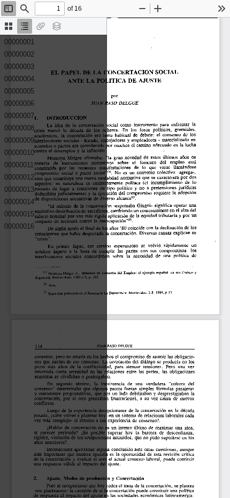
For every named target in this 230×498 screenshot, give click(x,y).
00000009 (19, 140)
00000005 (19, 91)
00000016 (19, 226)
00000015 (19, 214)
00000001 (19, 42)
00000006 (19, 103)
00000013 (19, 189)
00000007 (19, 116)
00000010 (19, 153)
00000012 (19, 177)
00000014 (19, 202)
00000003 (19, 67)
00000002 (19, 54)
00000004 (19, 79)
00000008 (19, 128)
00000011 (19, 165)
